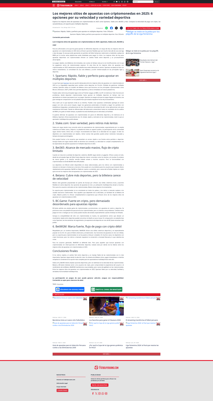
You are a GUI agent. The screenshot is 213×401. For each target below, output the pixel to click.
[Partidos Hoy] (127, 1)
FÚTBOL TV (92, 1)
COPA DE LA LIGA (96, 5)
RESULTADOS (78, 1)
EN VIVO (104, 1)
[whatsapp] (103, 392)
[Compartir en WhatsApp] (106, 28)
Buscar (157, 1)
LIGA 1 (77, 5)
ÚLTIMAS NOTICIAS (58, 1)
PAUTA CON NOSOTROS (99, 385)
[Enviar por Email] (121, 28)
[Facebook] (114, 1)
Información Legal (62, 383)
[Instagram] (122, 1)
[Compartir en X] (116, 28)
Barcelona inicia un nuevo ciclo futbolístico (69, 320)
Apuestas (60, 284)
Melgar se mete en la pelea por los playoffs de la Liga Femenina (142, 52)
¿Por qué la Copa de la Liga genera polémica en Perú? (106, 346)
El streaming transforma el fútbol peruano (142, 320)
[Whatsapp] (124, 1)
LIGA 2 (82, 5)
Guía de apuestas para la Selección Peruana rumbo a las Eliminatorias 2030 (69, 346)
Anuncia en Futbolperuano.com (66, 379)
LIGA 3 (87, 5)
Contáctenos (62, 390)
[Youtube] (116, 1)
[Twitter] (119, 1)
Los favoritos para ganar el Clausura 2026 (105, 320)
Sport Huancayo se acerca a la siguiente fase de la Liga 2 (149, 71)
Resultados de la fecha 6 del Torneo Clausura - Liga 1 (149, 61)
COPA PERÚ (106, 5)
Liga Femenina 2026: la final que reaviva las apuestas (142, 346)
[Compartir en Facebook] (111, 28)
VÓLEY (124, 5)
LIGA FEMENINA (116, 5)
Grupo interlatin (61, 387)
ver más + (143, 80)
